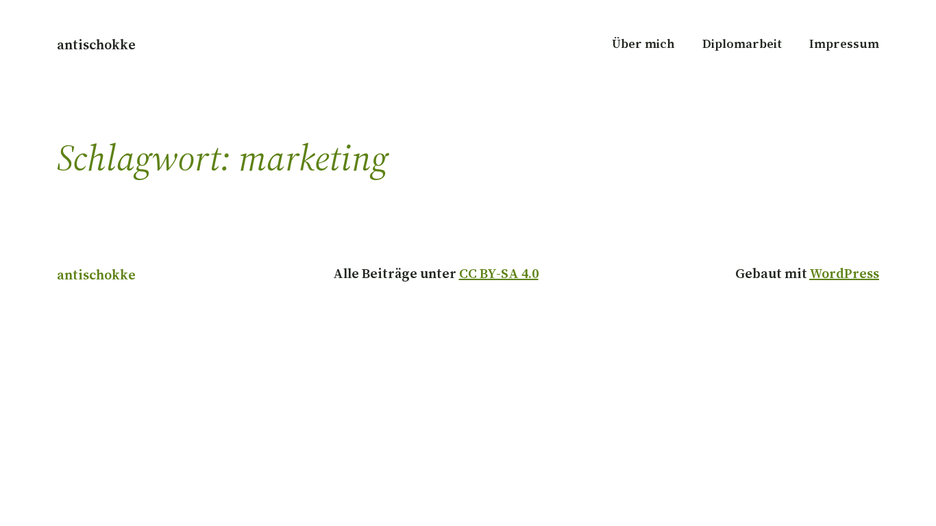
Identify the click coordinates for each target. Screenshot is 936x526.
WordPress (844, 273)
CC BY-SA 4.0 (499, 273)
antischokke (96, 44)
